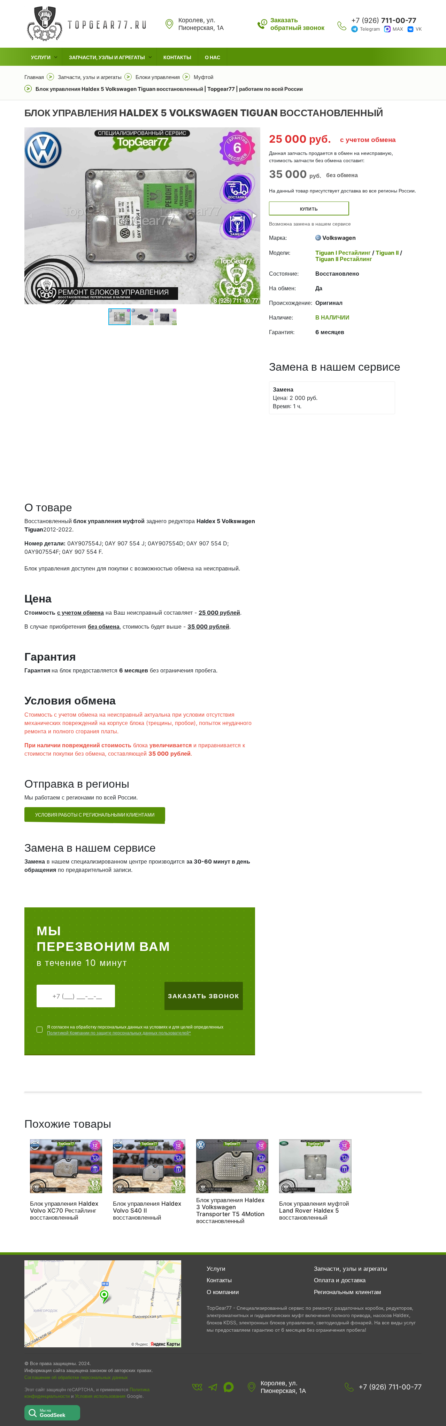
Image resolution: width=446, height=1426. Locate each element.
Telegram (370, 29)
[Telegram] (213, 1387)
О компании (223, 1292)
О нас (212, 57)
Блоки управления (158, 77)
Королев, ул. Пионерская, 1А (283, 1386)
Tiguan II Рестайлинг (343, 258)
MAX (398, 29)
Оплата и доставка (340, 1280)
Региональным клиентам (347, 1292)
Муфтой (203, 77)
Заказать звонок (203, 996)
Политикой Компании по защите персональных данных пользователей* (119, 1032)
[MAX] (228, 1387)
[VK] (197, 1387)
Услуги (41, 57)
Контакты (177, 57)
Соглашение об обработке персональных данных (76, 1377)
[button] (254, 215)
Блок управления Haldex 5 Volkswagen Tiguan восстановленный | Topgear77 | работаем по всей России (169, 89)
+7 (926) (383, 20)
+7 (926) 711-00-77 (390, 1387)
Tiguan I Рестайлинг (343, 252)
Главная (34, 77)
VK (419, 29)
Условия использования (100, 1396)
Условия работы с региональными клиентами (94, 815)
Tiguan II (387, 252)
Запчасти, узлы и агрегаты (107, 57)
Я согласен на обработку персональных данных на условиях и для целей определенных (135, 1029)
